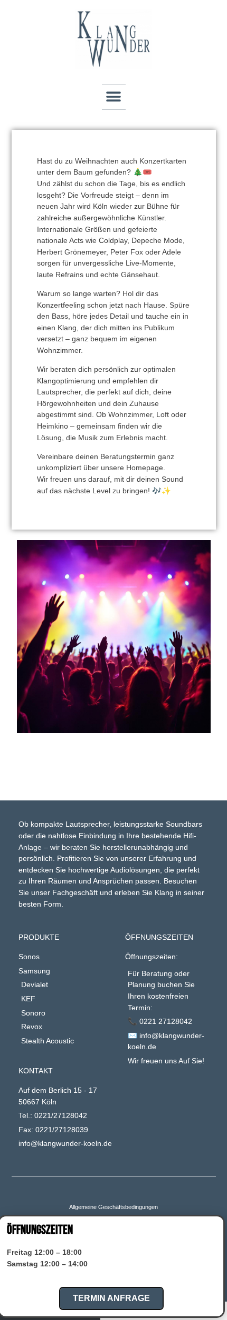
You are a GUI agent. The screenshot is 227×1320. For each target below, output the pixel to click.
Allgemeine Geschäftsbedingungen (113, 1207)
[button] (114, 97)
